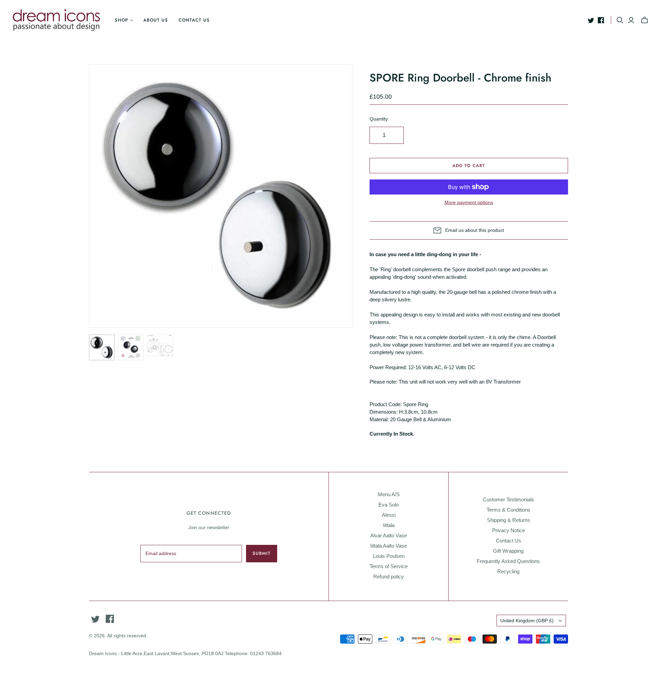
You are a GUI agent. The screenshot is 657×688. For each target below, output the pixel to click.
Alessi (389, 515)
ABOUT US (155, 20)
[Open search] (620, 20)
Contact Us (508, 540)
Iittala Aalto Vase (388, 546)
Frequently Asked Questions (508, 561)
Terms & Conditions (508, 510)
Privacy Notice (508, 530)
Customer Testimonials (508, 499)
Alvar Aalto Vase (388, 535)
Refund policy (388, 576)
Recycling (508, 571)
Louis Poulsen (388, 556)
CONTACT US (194, 20)
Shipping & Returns (508, 520)
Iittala (389, 525)
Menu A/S (389, 494)
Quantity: (379, 119)
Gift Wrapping (508, 551)
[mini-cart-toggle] (644, 20)
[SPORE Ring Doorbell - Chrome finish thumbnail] (102, 347)
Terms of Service (389, 566)
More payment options (469, 202)
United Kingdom (527, 620)
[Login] (631, 20)
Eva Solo (388, 505)
